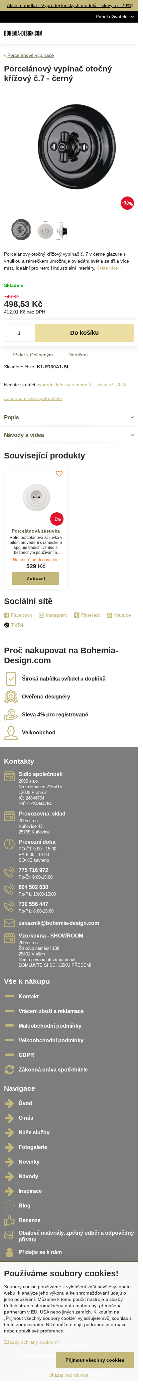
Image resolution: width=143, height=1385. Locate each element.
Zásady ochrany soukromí (31, 1342)
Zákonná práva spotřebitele (33, 398)
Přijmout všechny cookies (95, 1360)
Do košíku (84, 332)
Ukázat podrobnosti (69, 1375)
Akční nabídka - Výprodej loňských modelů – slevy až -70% (69, 5)
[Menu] (130, 33)
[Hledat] (98, 33)
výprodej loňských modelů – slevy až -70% (81, 384)
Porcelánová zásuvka (36, 531)
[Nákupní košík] (114, 33)
